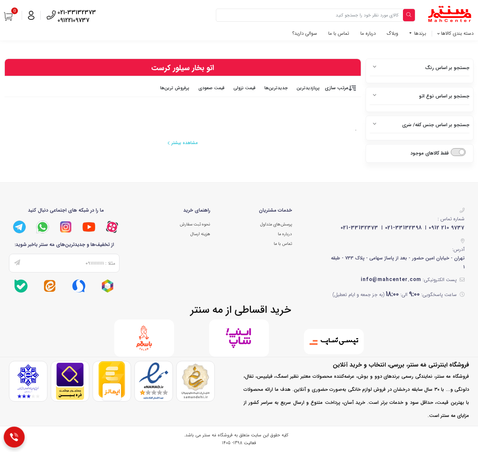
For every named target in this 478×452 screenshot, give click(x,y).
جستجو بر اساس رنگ (447, 68)
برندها (419, 33)
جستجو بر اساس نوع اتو (444, 96)
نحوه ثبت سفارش (195, 224)
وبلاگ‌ (392, 33)
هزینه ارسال (200, 234)
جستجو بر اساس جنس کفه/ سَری (435, 125)
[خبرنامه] (17, 263)
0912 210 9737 (447, 228)
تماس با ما (338, 33)
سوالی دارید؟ (304, 33)
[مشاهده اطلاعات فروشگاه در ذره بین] (70, 381)
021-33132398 (403, 228)
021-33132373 (359, 228)
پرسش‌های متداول (276, 224)
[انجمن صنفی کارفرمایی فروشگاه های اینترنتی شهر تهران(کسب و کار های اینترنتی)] (28, 381)
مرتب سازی (336, 88)
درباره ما (368, 33)
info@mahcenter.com (391, 279)
